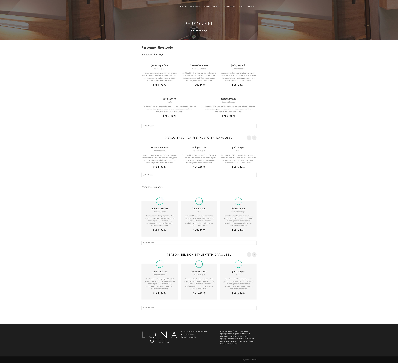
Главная (183, 7)
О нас (241, 7)
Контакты (251, 7)
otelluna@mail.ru (190, 337)
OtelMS (254, 360)
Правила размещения (212, 7)
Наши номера (195, 7)
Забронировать (229, 7)
